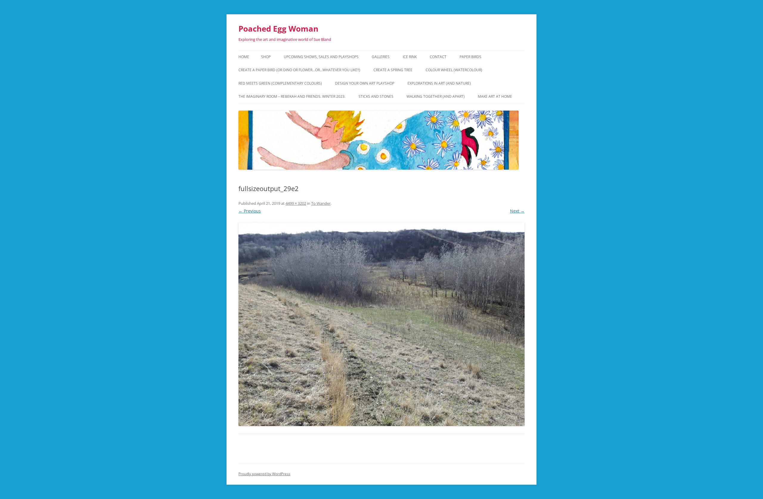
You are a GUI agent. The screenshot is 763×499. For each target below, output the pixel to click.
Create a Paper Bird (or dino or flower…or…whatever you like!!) (299, 69)
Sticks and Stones (376, 96)
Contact (438, 56)
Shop (266, 56)
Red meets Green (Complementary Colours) (280, 83)
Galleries (381, 56)
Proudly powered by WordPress (264, 473)
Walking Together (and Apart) (436, 96)
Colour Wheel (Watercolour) (454, 69)
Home (243, 56)
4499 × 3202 (296, 203)
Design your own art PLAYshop (364, 83)
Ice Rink (410, 56)
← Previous (249, 211)
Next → (517, 211)
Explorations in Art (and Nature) (439, 83)
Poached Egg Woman (278, 28)
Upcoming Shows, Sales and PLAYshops (321, 56)
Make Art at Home (495, 96)
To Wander (321, 203)
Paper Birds (470, 56)
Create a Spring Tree (392, 69)
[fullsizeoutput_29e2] (381, 324)
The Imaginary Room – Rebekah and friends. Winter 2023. (291, 96)
